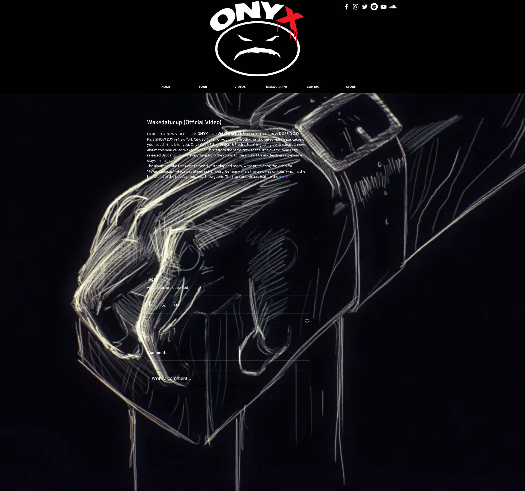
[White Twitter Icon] (365, 6)
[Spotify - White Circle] (374, 6)
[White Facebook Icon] (346, 6)
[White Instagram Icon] (355, 6)
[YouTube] (383, 6)
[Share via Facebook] (149, 304)
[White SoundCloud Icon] (392, 6)
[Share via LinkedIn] (176, 304)
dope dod (180, 287)
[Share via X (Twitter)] (163, 304)
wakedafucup (158, 287)
